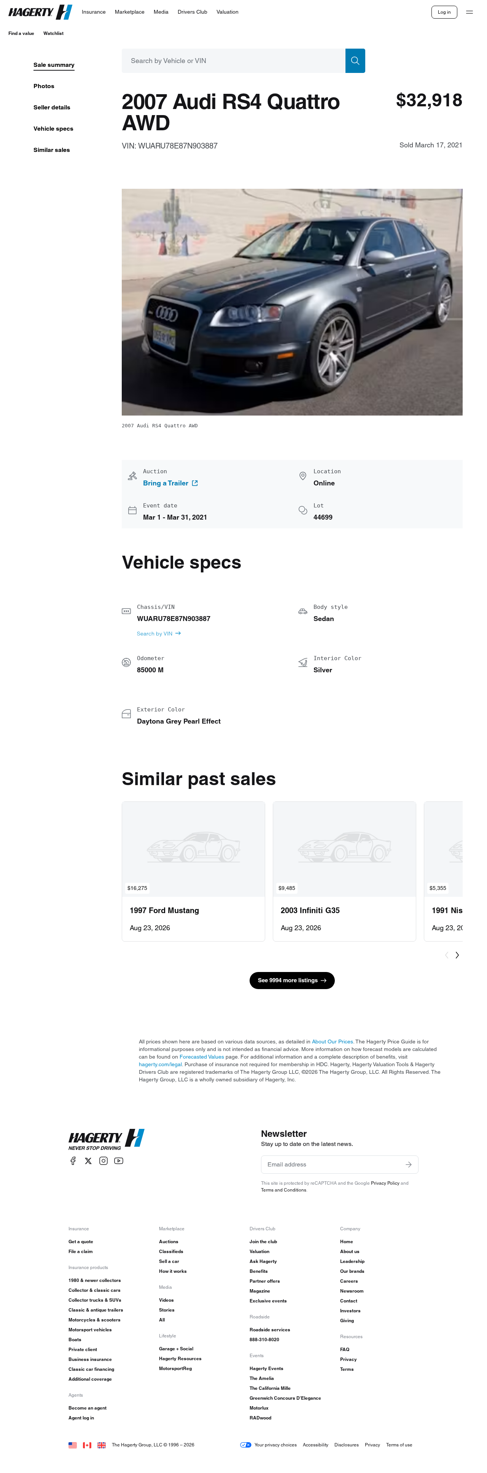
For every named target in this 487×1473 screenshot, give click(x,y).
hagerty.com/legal (160, 1064)
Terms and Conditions (283, 1189)
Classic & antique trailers (95, 1309)
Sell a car (169, 1261)
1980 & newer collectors (94, 1280)
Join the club (263, 1241)
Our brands (352, 1271)
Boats (74, 1339)
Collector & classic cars (94, 1290)
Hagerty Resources (180, 1358)
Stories (167, 1309)
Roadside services (270, 1329)
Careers (349, 1281)
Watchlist (53, 33)
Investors (350, 1310)
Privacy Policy (385, 1183)
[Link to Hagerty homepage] (106, 1139)
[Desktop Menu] (469, 12)
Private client (82, 1349)
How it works (173, 1271)
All (162, 1319)
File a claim (80, 1251)
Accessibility (315, 1444)
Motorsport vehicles (90, 1329)
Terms (347, 1369)
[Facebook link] (73, 1161)
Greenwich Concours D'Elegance (285, 1398)
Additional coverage (90, 1379)
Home (346, 1241)
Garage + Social (176, 1348)
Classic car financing (91, 1369)
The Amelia (262, 1378)
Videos (166, 1300)
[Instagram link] (103, 1161)
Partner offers (265, 1281)
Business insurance (90, 1359)
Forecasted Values (202, 1057)
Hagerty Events (266, 1368)
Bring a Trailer (165, 483)
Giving (347, 1320)
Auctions (168, 1241)
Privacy (348, 1359)
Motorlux (259, 1407)
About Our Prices (332, 1041)
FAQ (344, 1349)
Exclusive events (268, 1300)
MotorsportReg (175, 1368)
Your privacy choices (276, 1444)
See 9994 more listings (288, 980)
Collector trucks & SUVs (94, 1300)
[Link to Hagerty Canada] (87, 1444)
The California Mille (270, 1388)
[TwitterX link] (88, 1161)
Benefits (259, 1271)
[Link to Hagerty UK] (101, 1444)
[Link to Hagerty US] (72, 1444)
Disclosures (346, 1444)
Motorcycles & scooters (94, 1319)
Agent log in (81, 1417)
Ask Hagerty (263, 1261)
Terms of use (399, 1444)
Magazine (260, 1290)
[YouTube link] (118, 1161)
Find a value (21, 33)
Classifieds (171, 1251)
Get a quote (80, 1241)
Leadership (352, 1261)
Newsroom (352, 1290)
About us (350, 1251)
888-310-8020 (264, 1339)
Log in (444, 11)
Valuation (259, 1251)
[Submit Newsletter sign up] (409, 1164)
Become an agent (87, 1407)
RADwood (260, 1417)
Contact (348, 1300)
